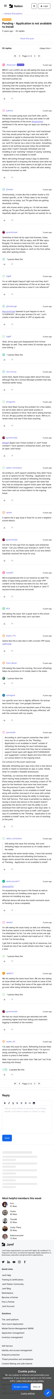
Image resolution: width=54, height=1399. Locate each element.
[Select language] (34, 6)
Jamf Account (8, 1306)
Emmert (9, 189)
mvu (12, 1203)
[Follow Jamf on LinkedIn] (8, 1262)
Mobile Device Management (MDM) (18, 1328)
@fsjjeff (5, 443)
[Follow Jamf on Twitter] (3, 1262)
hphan (9, 512)
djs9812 (9, 973)
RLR (8, 608)
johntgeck (10, 695)
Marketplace (7, 1293)
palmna (9, 110)
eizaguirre (10, 402)
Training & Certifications (12, 1279)
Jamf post (6, 644)
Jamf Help (6, 1275)
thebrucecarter (17, 1235)
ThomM (13, 1219)
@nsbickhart (37, 121)
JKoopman (11, 65)
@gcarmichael (8, 311)
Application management (13, 1333)
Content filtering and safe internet (17, 1363)
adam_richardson (14, 468)
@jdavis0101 (8, 886)
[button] (5, 6)
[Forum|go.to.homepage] (16, 6)
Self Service (7, 1346)
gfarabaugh (11, 306)
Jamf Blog (6, 1288)
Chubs (13, 1211)
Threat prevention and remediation (17, 1359)
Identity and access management (17, 1350)
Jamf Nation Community (13, 1284)
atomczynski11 (13, 881)
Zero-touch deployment (12, 1324)
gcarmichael (11, 232)
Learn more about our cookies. (30, 1381)
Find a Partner (8, 1302)
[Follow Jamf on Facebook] (24, 1262)
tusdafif (9, 572)
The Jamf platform (10, 1319)
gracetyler (11, 732)
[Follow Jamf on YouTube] (14, 1262)
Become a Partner (10, 1297)
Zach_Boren (11, 663)
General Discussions (13, 13)
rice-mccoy (11, 371)
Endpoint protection (11, 1355)
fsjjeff (8, 276)
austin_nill (10, 1041)
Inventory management (12, 1337)
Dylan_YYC (11, 635)
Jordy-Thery (15, 1227)
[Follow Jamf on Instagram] (19, 1262)
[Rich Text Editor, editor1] (27, 1119)
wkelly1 (9, 922)
